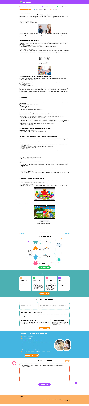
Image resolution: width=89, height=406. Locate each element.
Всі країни (22, 396)
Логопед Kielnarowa (22, 233)
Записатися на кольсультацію (31, 355)
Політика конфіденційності (66, 400)
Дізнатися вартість (44, 293)
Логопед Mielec (67, 233)
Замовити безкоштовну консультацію (25, 9)
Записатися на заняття (44, 267)
